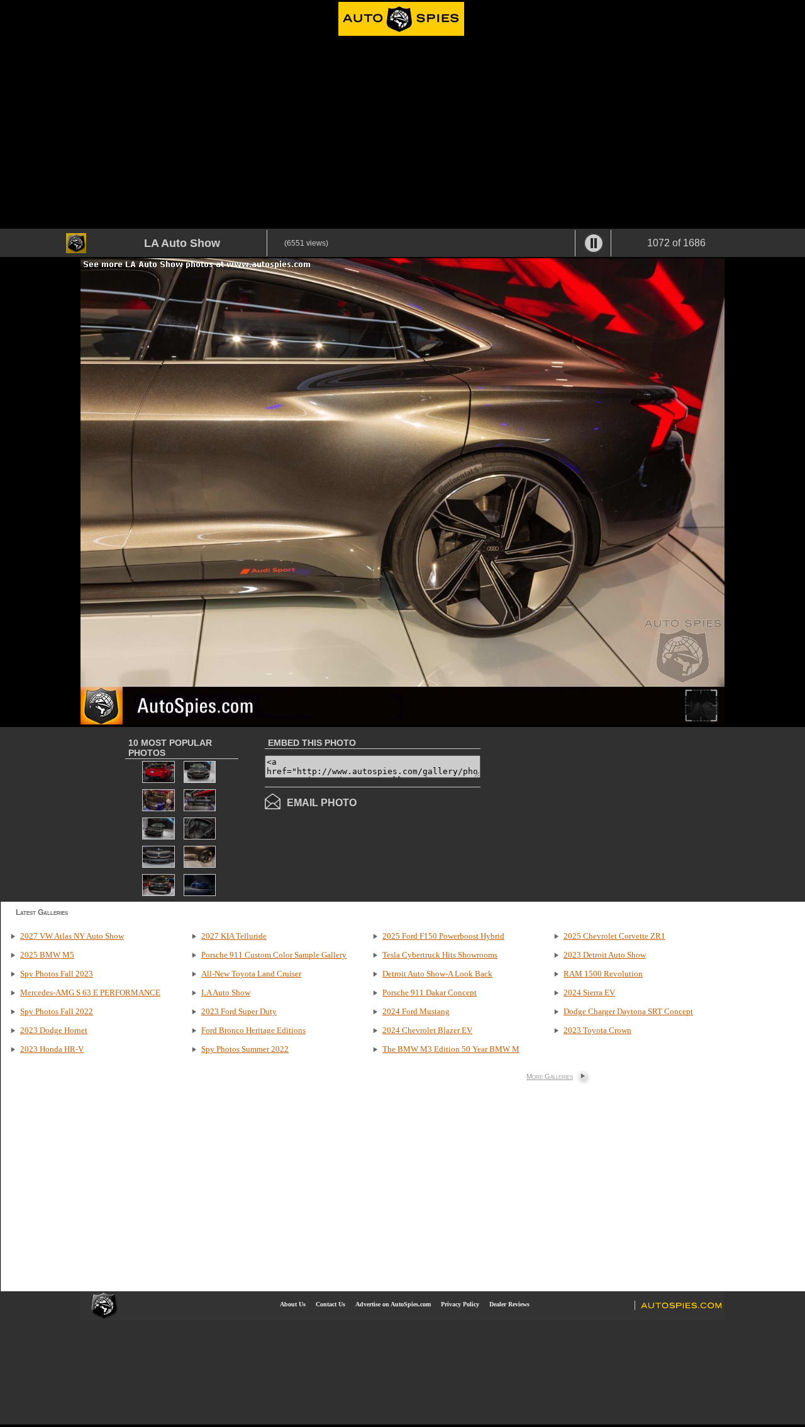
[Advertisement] (402, 134)
